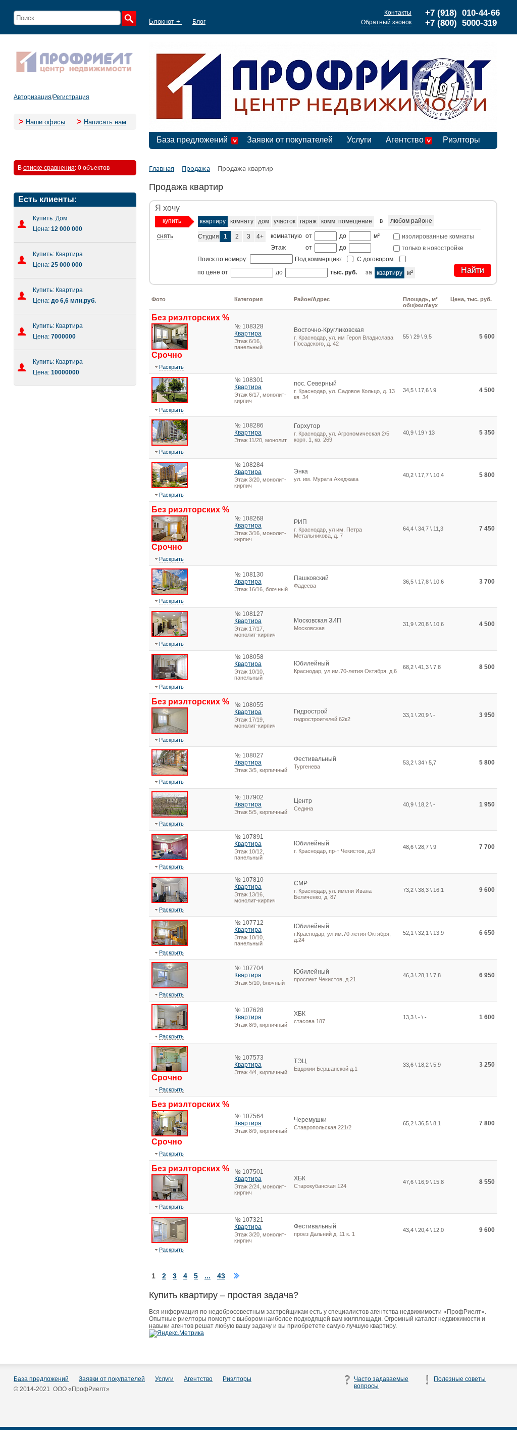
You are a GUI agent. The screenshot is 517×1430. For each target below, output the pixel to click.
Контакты (397, 12)
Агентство (405, 139)
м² (410, 272)
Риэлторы (461, 139)
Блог (198, 21)
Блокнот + (165, 21)
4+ (260, 236)
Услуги (359, 139)
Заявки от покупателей (290, 139)
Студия (208, 236)
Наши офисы (45, 122)
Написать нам (105, 122)
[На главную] (74, 71)
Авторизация (32, 97)
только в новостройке (431, 248)
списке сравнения (49, 167)
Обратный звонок (386, 22)
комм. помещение (346, 221)
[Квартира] (169, 347)
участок (284, 221)
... (207, 1276)
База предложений (192, 139)
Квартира (248, 333)
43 (221, 1276)
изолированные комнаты (437, 236)
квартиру (213, 221)
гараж (308, 221)
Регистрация (71, 97)
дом (263, 221)
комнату (241, 221)
